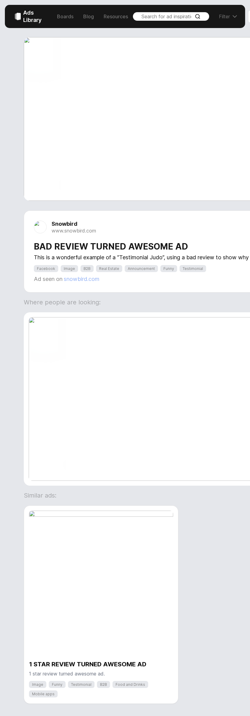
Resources (116, 16)
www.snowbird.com (74, 231)
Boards (65, 16)
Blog (88, 16)
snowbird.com (81, 279)
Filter (224, 16)
